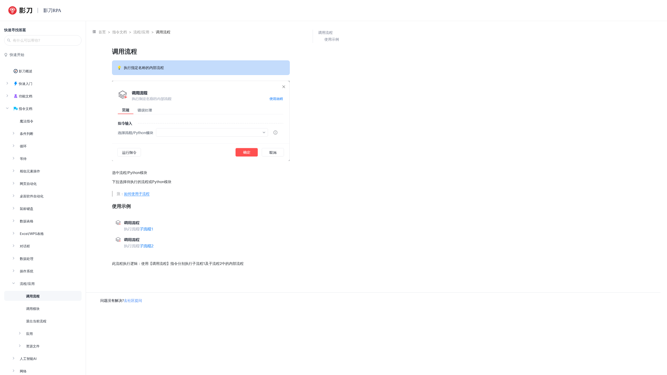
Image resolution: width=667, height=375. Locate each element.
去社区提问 (133, 300)
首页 (102, 32)
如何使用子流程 (137, 193)
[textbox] (201, 156)
